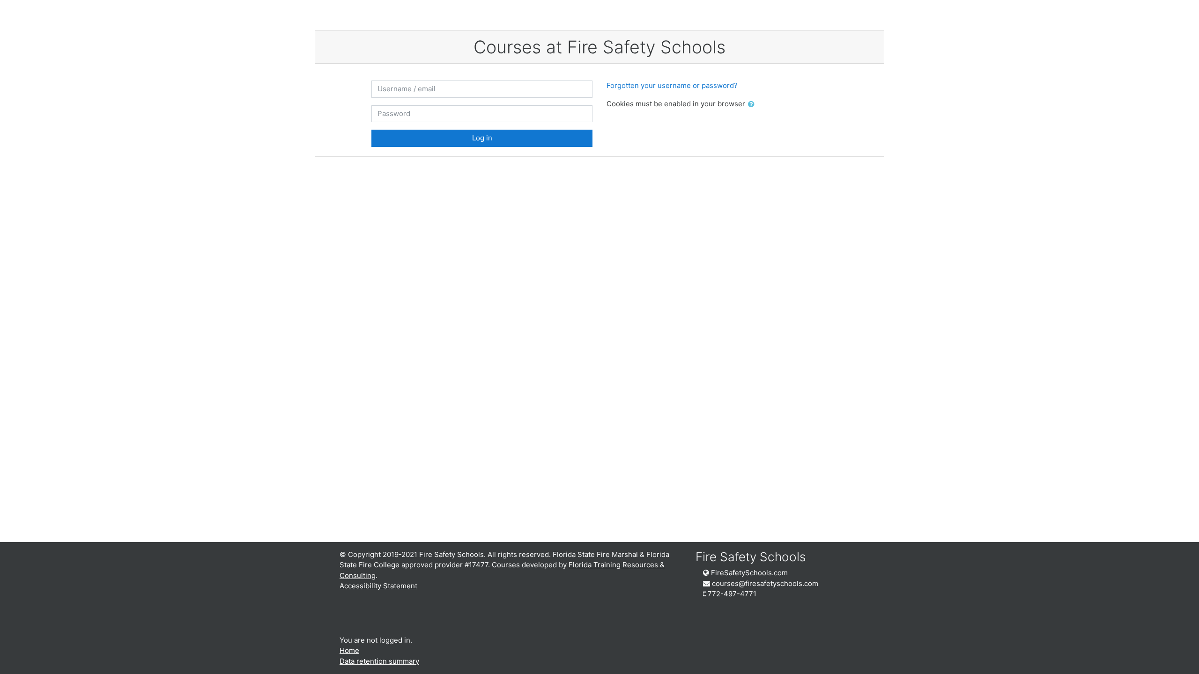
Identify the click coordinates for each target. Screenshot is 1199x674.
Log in (482, 137)
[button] (753, 104)
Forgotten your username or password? (672, 85)
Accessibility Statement (378, 585)
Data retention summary (379, 661)
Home (349, 650)
